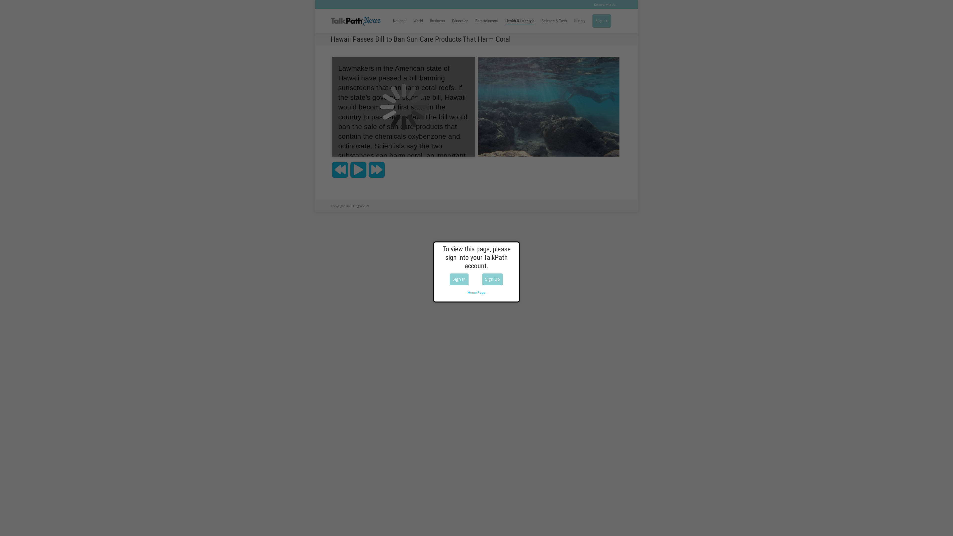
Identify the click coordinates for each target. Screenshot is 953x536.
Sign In (459, 279)
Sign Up (492, 279)
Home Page (476, 292)
